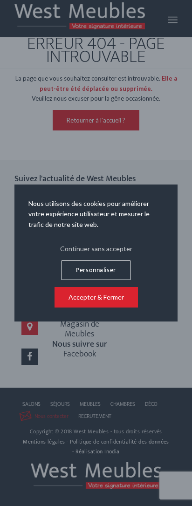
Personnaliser (96, 270)
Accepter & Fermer (96, 297)
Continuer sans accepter (96, 249)
